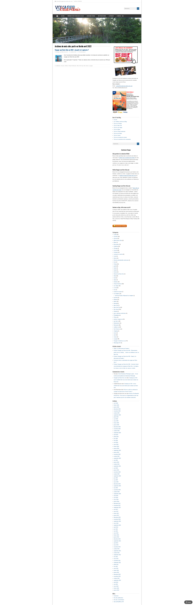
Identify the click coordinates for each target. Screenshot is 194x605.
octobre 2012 (116, 552)
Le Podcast (111, 16)
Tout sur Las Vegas (118, 127)
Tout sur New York (118, 125)
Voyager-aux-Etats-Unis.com (62, 52)
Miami (115, 301)
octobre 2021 (116, 464)
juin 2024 (116, 438)
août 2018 (116, 495)
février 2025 (116, 422)
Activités (116, 236)
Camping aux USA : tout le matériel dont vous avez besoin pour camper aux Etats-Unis (126, 379)
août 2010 (116, 582)
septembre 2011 (117, 562)
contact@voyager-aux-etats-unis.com (124, 86)
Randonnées (116, 323)
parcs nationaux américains (120, 313)
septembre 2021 (117, 466)
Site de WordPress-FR (119, 601)
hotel (115, 277)
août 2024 (116, 434)
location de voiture (118, 291)
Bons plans (116, 244)
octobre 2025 (116, 413)
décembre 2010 (117, 574)
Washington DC (117, 342)
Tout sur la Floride (118, 123)
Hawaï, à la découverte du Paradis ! (121, 348)
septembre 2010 (117, 580)
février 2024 (116, 446)
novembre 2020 (117, 472)
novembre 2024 (117, 428)
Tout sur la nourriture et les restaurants (122, 139)
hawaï (115, 268)
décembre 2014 (117, 539)
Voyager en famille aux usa (120, 340)
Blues (115, 242)
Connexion (116, 595)
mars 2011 (116, 568)
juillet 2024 (116, 436)
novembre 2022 (117, 454)
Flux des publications (118, 597)
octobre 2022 (116, 456)
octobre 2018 (116, 491)
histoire (115, 272)
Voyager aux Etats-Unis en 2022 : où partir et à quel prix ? (72, 50)
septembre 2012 (117, 554)
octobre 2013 (116, 548)
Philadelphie (116, 315)
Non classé (86, 65)
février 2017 (116, 513)
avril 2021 (116, 468)
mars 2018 (116, 499)
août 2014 (116, 542)
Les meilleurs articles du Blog (120, 121)
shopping (116, 331)
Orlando (115, 311)
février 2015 (116, 535)
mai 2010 (116, 584)
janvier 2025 (116, 424)
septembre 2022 (117, 458)
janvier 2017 (116, 515)
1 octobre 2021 (73, 52)
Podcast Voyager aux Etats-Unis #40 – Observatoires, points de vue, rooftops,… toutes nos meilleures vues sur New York (126, 352)
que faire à (116, 321)
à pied (115, 234)
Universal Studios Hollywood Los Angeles (124, 295)
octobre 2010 (116, 578)
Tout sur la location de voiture (120, 137)
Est (114, 262)
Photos (115, 317)
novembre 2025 (117, 411)
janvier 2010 (116, 590)
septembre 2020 (117, 476)
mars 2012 (116, 558)
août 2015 (116, 527)
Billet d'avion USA (118, 240)
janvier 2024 (116, 448)
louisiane (116, 297)
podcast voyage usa (118, 319)
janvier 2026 (116, 407)
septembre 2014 (117, 540)
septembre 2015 (117, 525)
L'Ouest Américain (72, 65)
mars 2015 (116, 533)
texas (115, 333)
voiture (115, 336)
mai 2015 (116, 531)
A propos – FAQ (120, 16)
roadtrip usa (116, 327)
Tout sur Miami (117, 129)
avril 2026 (116, 403)
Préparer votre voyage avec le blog (76, 16)
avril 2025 (116, 418)
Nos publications (102, 16)
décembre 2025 (117, 409)
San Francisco (117, 329)
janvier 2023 (116, 452)
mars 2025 (116, 420)
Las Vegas (116, 285)
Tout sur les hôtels (118, 133)
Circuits (62, 65)
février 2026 (116, 405)
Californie (58, 65)
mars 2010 (116, 586)
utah (115, 335)
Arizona (115, 238)
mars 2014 (116, 544)
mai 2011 (116, 566)
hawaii (115, 270)
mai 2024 (116, 440)
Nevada (115, 303)
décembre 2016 (117, 517)
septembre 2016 (117, 521)
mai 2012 (116, 556)
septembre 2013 (117, 550)
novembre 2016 (117, 519)
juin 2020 (116, 478)
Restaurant (116, 325)
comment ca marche (118, 254)
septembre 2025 (117, 415)
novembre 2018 (117, 489)
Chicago (115, 248)
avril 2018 (116, 497)
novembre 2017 (117, 505)
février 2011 (116, 570)
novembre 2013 (117, 546)
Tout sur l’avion (117, 135)
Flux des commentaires (119, 599)
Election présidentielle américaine (121, 260)
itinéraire (115, 281)
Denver (115, 258)
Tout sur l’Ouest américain (119, 131)
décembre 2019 (117, 483)
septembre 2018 (117, 493)
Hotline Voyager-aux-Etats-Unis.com (128, 175)
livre (115, 289)
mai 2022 (116, 460)
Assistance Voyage (91, 16)
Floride (66, 65)
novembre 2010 (117, 576)
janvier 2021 (116, 470)
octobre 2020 (116, 474)
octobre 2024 (116, 430)
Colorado (116, 252)
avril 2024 (116, 442)
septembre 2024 (117, 432)
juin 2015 (116, 529)
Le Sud (115, 287)
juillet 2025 (116, 416)
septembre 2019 (117, 485)
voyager (91, 65)
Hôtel (115, 275)
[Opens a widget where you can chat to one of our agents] (188, 602)
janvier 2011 (116, 572)
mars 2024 (116, 444)
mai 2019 (116, 487)
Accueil (63, 16)
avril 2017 (116, 509)
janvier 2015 (116, 537)
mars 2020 (116, 481)
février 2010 (116, 588)
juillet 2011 (116, 564)
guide (115, 266)
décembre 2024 (117, 426)
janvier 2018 (116, 501)
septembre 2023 (117, 450)
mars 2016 (116, 523)
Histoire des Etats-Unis (119, 273)
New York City (80, 65)
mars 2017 (116, 511)
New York (116, 305)
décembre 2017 (117, 503)
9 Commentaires (82, 52)
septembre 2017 (117, 507)
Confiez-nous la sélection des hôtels (127, 157)
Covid (115, 256)
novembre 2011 (117, 560)
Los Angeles (116, 293)
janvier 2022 (116, 462)
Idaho (115, 279)
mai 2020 (116, 479)
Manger (115, 299)
